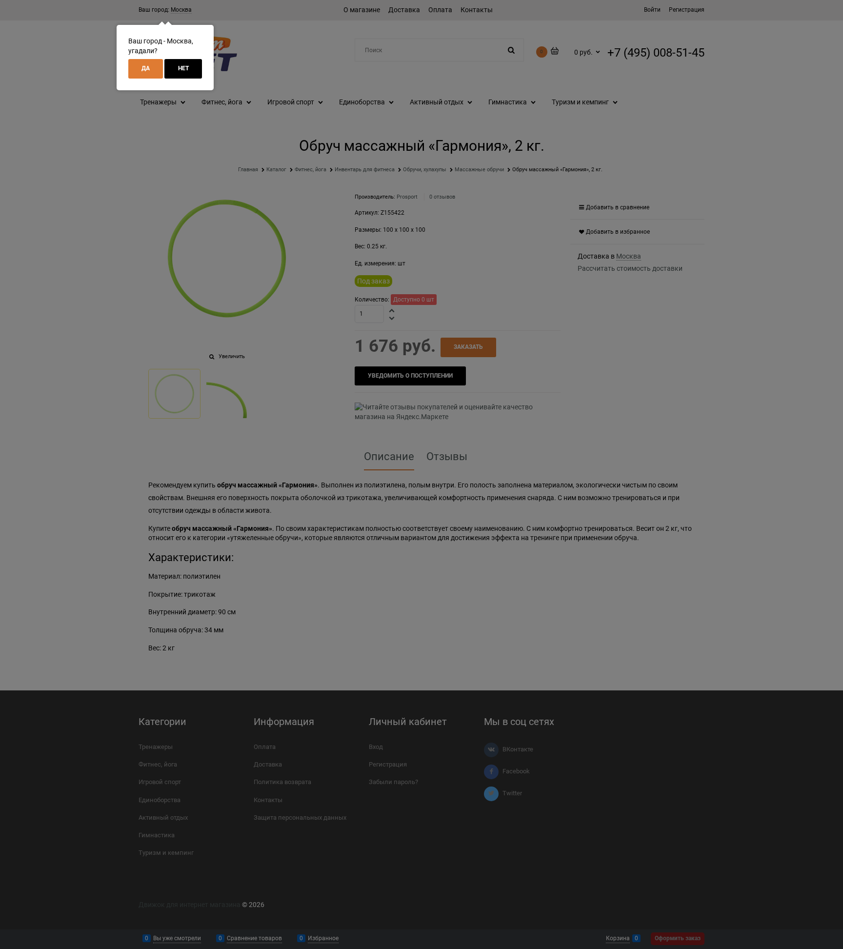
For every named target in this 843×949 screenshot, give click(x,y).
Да (145, 68)
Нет (183, 68)
